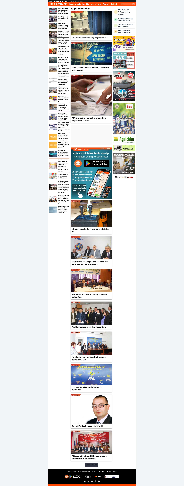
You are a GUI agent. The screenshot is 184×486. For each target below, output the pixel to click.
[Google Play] (99, 481)
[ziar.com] (128, 177)
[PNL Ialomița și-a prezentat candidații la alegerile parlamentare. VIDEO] (91, 332)
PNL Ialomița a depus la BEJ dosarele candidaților (89, 327)
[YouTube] (92, 481)
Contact (114, 471)
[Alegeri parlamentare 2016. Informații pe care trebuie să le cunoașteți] (91, 43)
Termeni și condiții (72, 471)
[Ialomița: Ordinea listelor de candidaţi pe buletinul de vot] (91, 201)
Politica (77, 201)
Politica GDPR (101, 471)
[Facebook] (85, 481)
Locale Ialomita (75, 4)
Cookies (94, 471)
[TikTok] (95, 481)
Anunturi (106, 4)
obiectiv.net (60, 4)
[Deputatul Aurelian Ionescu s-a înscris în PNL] (91, 395)
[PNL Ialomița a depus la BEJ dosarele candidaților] (91, 302)
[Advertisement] (91, 135)
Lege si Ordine (96, 4)
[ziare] (119, 177)
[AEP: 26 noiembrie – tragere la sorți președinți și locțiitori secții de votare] (91, 75)
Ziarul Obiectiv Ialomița (61, 1)
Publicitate (108, 471)
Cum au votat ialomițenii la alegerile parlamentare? (89, 38)
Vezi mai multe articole (91, 465)
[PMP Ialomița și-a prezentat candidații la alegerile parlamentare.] (91, 270)
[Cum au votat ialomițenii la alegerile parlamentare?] (91, 12)
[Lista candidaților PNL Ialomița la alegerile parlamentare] (91, 365)
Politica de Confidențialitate (84, 471)
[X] (88, 481)
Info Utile (85, 4)
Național (114, 4)
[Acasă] (51, 4)
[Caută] (133, 4)
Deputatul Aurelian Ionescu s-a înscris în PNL (87, 426)
